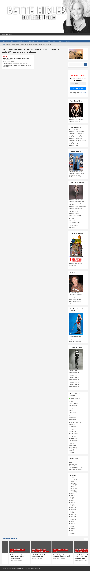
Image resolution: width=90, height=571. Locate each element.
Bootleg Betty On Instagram (75, 138)
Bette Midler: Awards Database (76, 117)
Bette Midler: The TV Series (75, 171)
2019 (71, 504)
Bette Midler (11, 549)
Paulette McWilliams (73, 438)
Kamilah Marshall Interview (75, 296)
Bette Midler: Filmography (75, 204)
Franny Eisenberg (73, 408)
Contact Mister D (68, 41)
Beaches (74, 549)
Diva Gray (71, 407)
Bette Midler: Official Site (74, 121)
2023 (71, 497)
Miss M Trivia (72, 220)
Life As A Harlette (73, 428)
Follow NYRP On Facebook (75, 336)
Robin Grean (72, 442)
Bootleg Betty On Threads (75, 143)
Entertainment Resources (75, 217)
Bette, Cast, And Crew (74, 464)
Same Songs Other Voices (75, 267)
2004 (71, 530)
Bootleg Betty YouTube (74, 175)
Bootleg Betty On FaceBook (75, 136)
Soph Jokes (72, 227)
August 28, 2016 (6, 61)
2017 (71, 507)
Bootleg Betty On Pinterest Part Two (77, 142)
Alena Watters (72, 400)
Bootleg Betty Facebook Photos (76, 131)
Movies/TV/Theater (9, 41)
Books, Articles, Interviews (75, 215)
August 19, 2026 (28, 558)
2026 (71, 478)
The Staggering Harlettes (75, 449)
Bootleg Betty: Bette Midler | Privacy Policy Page (29, 568)
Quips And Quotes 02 (74, 372)
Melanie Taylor (72, 431)
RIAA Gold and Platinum (74, 222)
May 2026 (73, 485)
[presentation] (85, 539)
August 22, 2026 (6, 560)
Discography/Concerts (20, 41)
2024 (71, 495)
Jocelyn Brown (72, 419)
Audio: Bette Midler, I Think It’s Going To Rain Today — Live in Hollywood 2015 (77, 556)
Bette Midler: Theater (74, 213)
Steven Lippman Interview (75, 299)
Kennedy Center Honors (74, 218)
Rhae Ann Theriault (73, 440)
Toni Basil (71, 450)
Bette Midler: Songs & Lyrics (75, 208)
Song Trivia (71, 224)
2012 (71, 516)
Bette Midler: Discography (75, 203)
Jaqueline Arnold (73, 414)
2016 (71, 509)
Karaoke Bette (72, 265)
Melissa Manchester (73, 433)
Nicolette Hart (72, 436)
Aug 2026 (73, 479)
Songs (5, 551)
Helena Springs (72, 412)
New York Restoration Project (76, 339)
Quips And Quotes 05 (74, 377)
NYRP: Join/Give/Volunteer (75, 341)
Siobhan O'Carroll (73, 447)
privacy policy (83, 92)
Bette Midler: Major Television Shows (77, 206)
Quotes (5, 56)
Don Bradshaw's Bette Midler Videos (77, 177)
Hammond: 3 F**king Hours (75, 294)
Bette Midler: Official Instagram (76, 119)
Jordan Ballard (72, 421)
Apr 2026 (73, 486)
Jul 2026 (72, 481)
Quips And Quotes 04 (74, 375)
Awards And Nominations (31, 41)
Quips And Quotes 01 (74, 370)
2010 (71, 519)
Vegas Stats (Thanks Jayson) (76, 469)
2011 (71, 518)
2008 (71, 523)
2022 (71, 499)
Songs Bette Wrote (73, 225)
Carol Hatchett (72, 401)
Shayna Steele (72, 445)
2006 (71, 526)
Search (85, 64)
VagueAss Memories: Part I (75, 301)
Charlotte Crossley (73, 403)
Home (4, 41)
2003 (71, 532)
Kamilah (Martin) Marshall (75, 422)
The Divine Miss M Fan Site (35, 551)
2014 (71, 513)
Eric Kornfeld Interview (74, 292)
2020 (71, 502)
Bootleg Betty (13, 568)
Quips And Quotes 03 (74, 374)
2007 (71, 525)
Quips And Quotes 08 (74, 382)
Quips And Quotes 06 (74, 379)
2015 (71, 511)
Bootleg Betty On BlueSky (75, 135)
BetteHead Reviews (73, 466)
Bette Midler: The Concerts (75, 210)
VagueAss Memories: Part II (75, 303)
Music (38, 41)
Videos (43, 41)
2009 (71, 521)
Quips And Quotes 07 (74, 381)
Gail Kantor (71, 410)
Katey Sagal (72, 424)
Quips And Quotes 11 (74, 388)
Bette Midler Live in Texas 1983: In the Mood (33, 555)
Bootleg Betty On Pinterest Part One (77, 140)
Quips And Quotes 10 (74, 386)
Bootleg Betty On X (73, 145)
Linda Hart (71, 429)
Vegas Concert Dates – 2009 (75, 467)
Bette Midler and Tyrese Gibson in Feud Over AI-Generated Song (10, 556)
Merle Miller (71, 435)
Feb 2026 (73, 490)
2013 (71, 514)
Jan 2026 (73, 492)
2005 (71, 528)
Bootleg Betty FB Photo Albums (76, 133)
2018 (71, 506)
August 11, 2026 (71, 560)
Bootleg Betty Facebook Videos (76, 173)
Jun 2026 (73, 483)
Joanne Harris (72, 417)
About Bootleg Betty (73, 129)
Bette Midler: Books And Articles (76, 201)
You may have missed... (10, 538)
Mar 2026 (73, 488)
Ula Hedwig (71, 452)
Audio (5, 549)
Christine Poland (73, 405)
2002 (71, 533)
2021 (71, 500)
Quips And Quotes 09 (74, 384)
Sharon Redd (72, 443)
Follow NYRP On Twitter (74, 338)
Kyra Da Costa (72, 426)
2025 (71, 493)
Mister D (13, 61)
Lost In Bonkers (72, 297)
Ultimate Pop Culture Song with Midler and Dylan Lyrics (54, 555)
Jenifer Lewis (72, 415)
